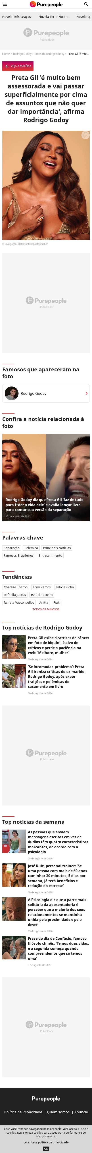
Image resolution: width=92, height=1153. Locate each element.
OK (46, 1149)
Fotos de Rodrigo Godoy (49, 54)
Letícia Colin (65, 587)
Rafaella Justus (15, 595)
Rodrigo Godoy (22, 54)
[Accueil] (46, 4)
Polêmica (31, 548)
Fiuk (56, 602)
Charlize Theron (16, 587)
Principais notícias (57, 548)
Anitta (43, 602)
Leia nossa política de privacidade (46, 1142)
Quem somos (58, 1112)
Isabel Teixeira (42, 595)
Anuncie (81, 1112)
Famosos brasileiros (18, 555)
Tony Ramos (42, 587)
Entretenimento (50, 555)
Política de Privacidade (23, 1112)
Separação (11, 548)
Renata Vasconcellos (19, 602)
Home (6, 54)
